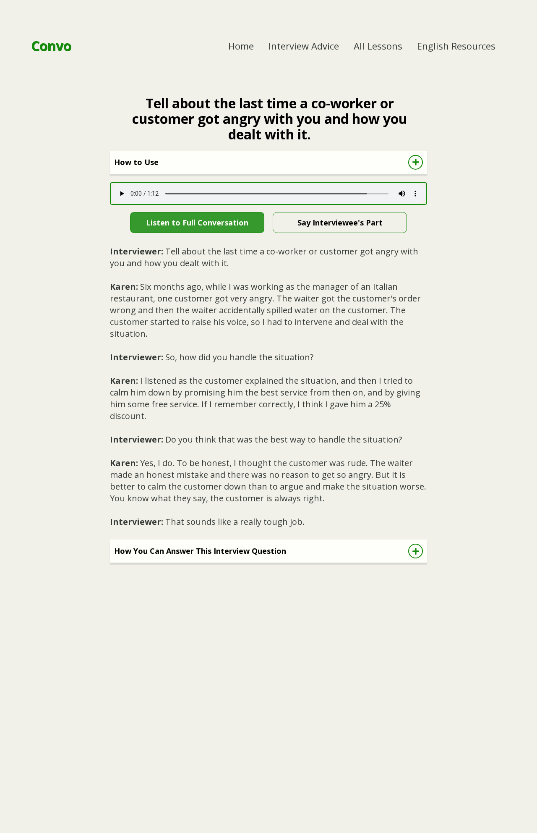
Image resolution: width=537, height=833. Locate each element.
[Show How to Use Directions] (415, 162)
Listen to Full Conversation (197, 222)
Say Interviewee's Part (340, 222)
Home (241, 45)
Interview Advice (303, 45)
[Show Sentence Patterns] (415, 551)
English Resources (456, 45)
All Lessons (378, 45)
